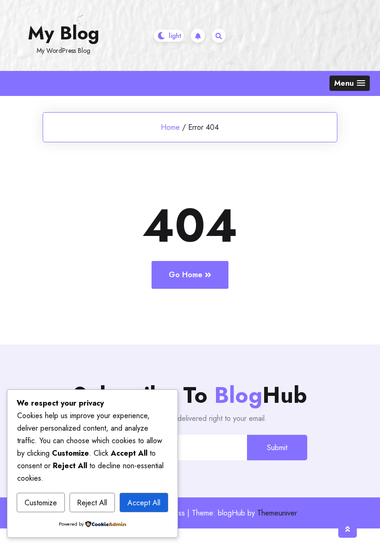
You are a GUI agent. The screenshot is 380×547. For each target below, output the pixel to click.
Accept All (143, 502)
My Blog (63, 33)
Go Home (186, 274)
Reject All (92, 502)
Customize (41, 502)
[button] (349, 83)
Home (170, 127)
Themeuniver (277, 513)
